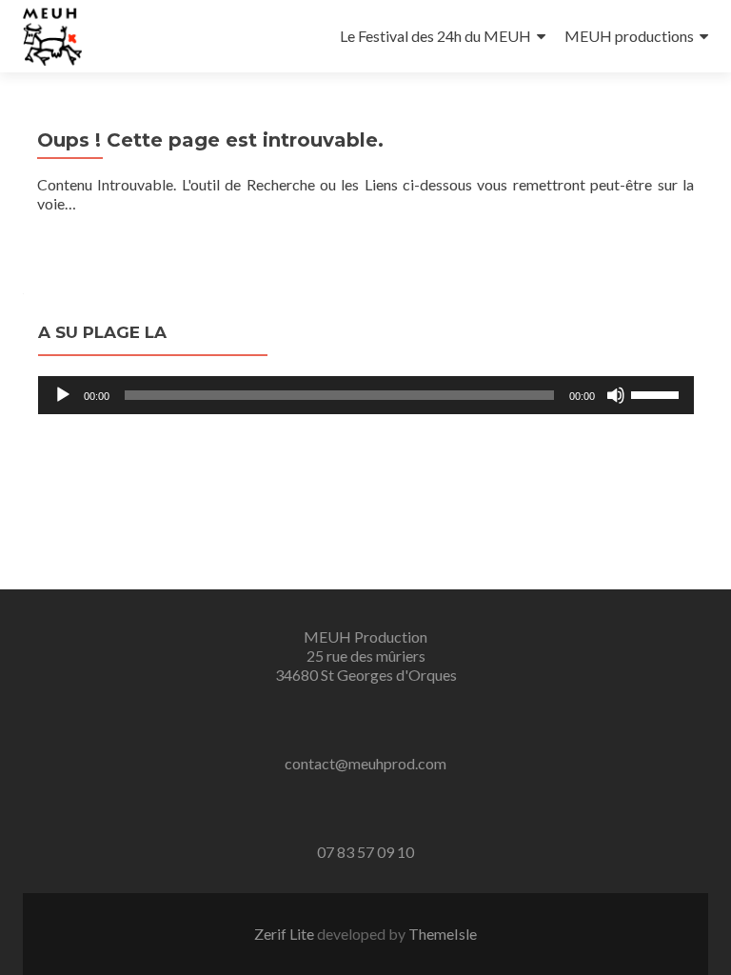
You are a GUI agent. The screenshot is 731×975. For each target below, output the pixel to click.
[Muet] (615, 395)
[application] (366, 395)
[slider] (657, 393)
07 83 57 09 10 (365, 852)
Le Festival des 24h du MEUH (435, 36)
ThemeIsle (442, 934)
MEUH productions (629, 36)
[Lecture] (62, 395)
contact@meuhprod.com (365, 763)
